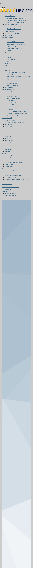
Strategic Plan (9, 164)
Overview (7, 134)
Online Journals (9, 31)
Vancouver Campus (12, 85)
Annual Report (9, 166)
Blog (8, 61)
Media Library (9, 53)
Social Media (8, 126)
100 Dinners (8, 124)
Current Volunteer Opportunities (16, 72)
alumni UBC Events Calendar (15, 42)
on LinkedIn (14, 105)
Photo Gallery (11, 59)
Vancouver (8, 138)
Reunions (7, 128)
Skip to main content (6, 1)
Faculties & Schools (10, 177)
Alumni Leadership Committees (14, 162)
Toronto (9, 145)
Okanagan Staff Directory (12, 173)
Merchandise (8, 35)
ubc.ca (4, 198)
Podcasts (9, 55)
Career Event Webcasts (14, 102)
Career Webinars (12, 96)
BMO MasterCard (15, 18)
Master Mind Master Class (14, 48)
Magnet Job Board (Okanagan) (18, 113)
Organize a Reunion (13, 79)
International (8, 151)
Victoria (9, 147)
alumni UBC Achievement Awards (16, 44)
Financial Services (10, 16)
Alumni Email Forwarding (12, 33)
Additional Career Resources (15, 115)
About (4, 153)
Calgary (9, 142)
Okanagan (8, 136)
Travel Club (8, 63)
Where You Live (6, 132)
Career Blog (10, 100)
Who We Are (8, 155)
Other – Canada (9, 140)
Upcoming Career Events (12, 92)
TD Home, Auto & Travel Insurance (17, 20)
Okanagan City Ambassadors (13, 175)
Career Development (8, 89)
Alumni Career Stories (13, 98)
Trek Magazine (6, 189)
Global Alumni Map (10, 120)
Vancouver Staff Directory (12, 171)
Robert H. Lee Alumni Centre (15, 26)
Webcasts (10, 57)
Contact (4, 168)
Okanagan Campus (12, 83)
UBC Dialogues (11, 46)
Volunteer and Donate (8, 68)
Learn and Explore (7, 37)
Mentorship (10, 74)
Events (7, 40)
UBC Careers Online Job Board (18, 111)
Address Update (7, 184)
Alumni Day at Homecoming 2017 (14, 122)
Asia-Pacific (8, 149)
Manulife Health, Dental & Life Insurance (18, 22)
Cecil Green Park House (14, 29)
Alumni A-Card (9, 13)
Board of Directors (10, 158)
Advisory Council (9, 160)
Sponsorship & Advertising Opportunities (16, 179)
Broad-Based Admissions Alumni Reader (18, 76)
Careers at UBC (13, 109)
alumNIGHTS (11, 50)
